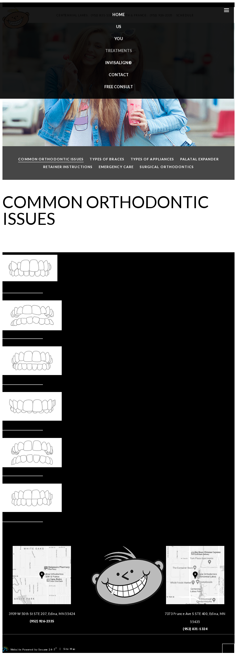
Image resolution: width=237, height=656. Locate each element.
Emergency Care (116, 167)
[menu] (226, 10)
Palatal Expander (199, 159)
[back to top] (228, 650)
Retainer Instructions (68, 167)
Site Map (69, 648)
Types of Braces (106, 159)
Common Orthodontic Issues (51, 159)
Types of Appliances (152, 159)
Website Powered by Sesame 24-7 (33, 649)
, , (42, 614)
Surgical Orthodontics (167, 167)
